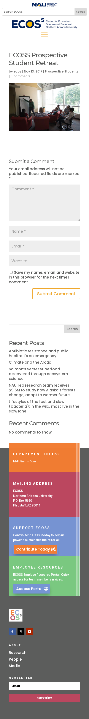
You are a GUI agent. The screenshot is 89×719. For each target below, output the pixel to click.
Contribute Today (33, 549)
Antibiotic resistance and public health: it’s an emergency (38, 353)
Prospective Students (61, 71)
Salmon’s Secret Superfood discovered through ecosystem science (38, 373)
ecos (17, 71)
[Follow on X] (20, 631)
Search (72, 329)
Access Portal (29, 588)
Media (14, 665)
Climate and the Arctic (30, 362)
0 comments (20, 76)
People (15, 659)
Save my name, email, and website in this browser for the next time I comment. (44, 277)
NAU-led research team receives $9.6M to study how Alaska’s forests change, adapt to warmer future (42, 390)
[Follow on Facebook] (12, 631)
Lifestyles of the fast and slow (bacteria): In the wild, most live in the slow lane (44, 406)
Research (17, 652)
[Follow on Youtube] (29, 631)
